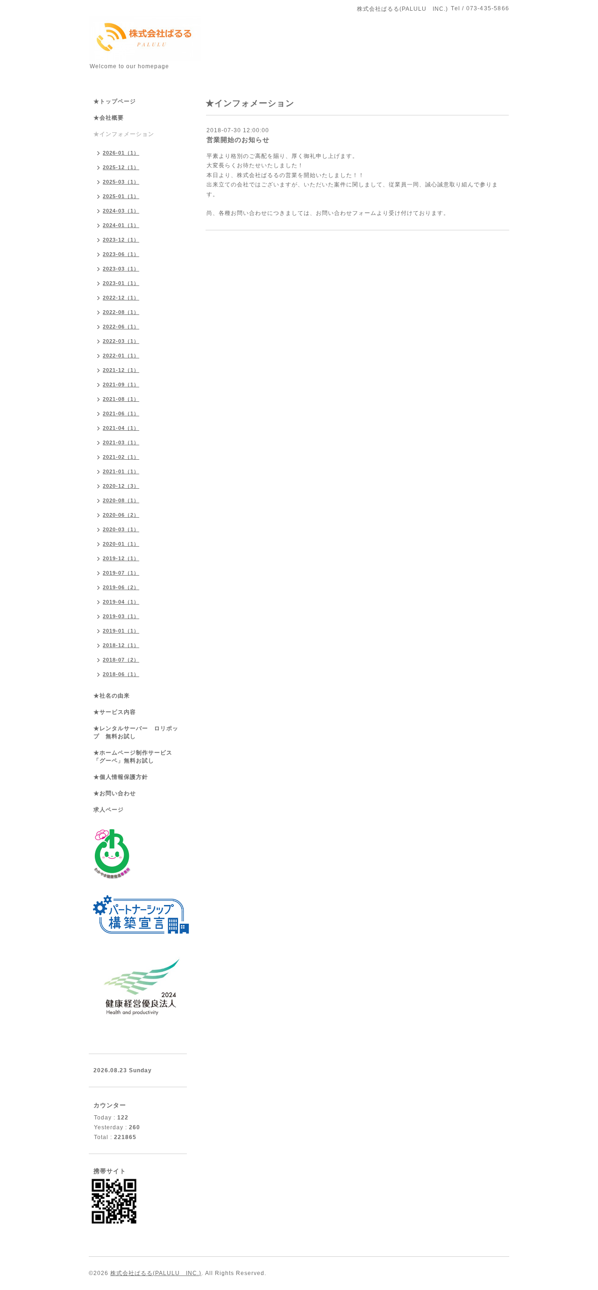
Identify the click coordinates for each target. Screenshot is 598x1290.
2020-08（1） (121, 500)
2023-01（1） (121, 283)
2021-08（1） (121, 399)
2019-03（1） (121, 616)
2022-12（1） (121, 297)
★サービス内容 (114, 712)
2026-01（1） (121, 153)
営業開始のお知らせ (238, 139)
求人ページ (108, 809)
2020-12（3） (121, 486)
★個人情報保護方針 (120, 777)
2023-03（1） (121, 268)
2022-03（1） (121, 341)
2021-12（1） (121, 370)
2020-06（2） (121, 515)
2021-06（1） (121, 413)
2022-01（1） (121, 355)
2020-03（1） (121, 529)
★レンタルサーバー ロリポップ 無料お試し (135, 732)
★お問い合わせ (114, 793)
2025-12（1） (121, 167)
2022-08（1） (121, 312)
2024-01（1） (121, 225)
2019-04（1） (121, 602)
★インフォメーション (123, 134)
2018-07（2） (121, 660)
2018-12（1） (121, 645)
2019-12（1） (121, 558)
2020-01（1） (121, 544)
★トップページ (114, 101)
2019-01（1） (121, 631)
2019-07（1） (121, 573)
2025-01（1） (121, 196)
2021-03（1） (121, 442)
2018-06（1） (121, 674)
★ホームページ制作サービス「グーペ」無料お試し (132, 756)
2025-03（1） (121, 182)
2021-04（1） (121, 428)
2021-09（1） (121, 384)
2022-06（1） (121, 326)
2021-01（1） (121, 471)
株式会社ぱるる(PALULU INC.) (155, 1273)
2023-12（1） (121, 239)
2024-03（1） (121, 211)
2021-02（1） (121, 457)
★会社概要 (108, 117)
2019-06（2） (121, 587)
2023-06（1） (121, 254)
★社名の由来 (111, 695)
